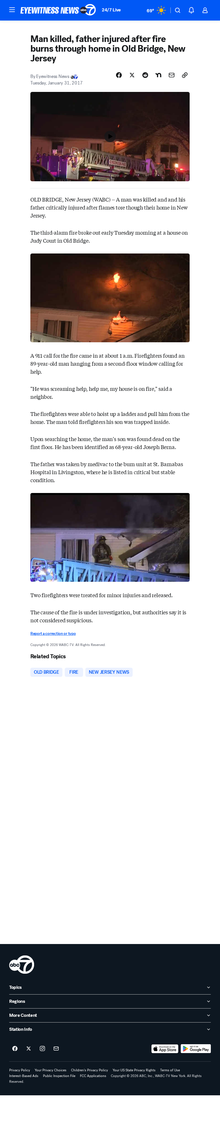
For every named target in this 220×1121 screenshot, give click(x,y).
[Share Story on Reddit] (145, 75)
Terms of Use (170, 1070)
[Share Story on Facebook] (119, 75)
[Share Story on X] (132, 75)
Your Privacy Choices (50, 1070)
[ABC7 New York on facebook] (15, 1048)
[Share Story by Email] (171, 75)
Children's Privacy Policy (89, 1070)
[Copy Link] (185, 75)
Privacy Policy (19, 1070)
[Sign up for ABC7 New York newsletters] (56, 1048)
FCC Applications (93, 1076)
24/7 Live (111, 10)
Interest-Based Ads (23, 1076)
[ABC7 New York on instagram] (42, 1048)
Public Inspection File (59, 1076)
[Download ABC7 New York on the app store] (165, 1048)
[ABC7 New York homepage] (58, 10)
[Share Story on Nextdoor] (158, 75)
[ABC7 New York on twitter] (28, 1048)
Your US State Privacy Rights (134, 1070)
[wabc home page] (21, 964)
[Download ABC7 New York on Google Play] (196, 1048)
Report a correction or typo (53, 633)
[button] (12, 9)
